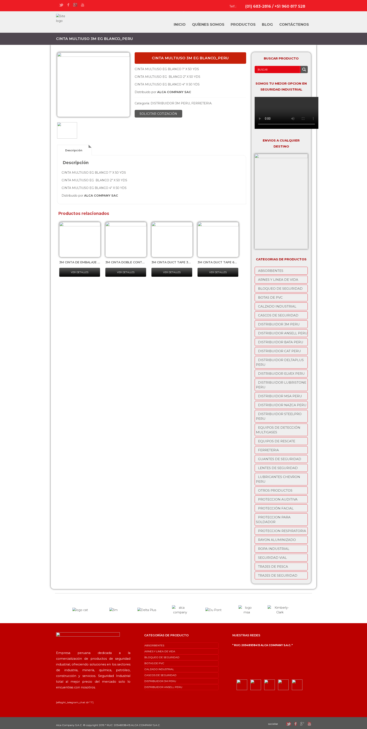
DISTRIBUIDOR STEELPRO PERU (279, 416)
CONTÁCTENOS (294, 24)
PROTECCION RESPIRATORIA (282, 531)
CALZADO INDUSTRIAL (277, 306)
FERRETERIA (201, 103)
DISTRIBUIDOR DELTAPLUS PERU (280, 362)
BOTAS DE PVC (270, 297)
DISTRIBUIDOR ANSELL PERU (283, 333)
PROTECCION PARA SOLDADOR (273, 519)
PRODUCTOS (243, 24)
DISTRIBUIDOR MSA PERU (280, 396)
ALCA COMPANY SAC (174, 92)
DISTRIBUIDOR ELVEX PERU (281, 374)
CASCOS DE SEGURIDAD (278, 315)
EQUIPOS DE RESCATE (276, 441)
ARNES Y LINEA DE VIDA (278, 280)
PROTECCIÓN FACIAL (276, 508)
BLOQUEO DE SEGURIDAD (280, 288)
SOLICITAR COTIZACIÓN (158, 114)
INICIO (180, 24)
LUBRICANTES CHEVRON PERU (278, 479)
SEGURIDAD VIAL (272, 558)
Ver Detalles (79, 272)
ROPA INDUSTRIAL (273, 549)
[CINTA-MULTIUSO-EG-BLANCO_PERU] (93, 84)
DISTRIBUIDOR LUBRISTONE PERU (281, 384)
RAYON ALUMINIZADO (277, 540)
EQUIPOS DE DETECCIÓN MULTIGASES (278, 429)
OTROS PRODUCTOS (275, 490)
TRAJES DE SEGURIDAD (277, 575)
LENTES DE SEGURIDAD (278, 468)
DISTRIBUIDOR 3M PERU (170, 103)
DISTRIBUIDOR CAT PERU (279, 351)
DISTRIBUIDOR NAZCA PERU (282, 405)
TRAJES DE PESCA (273, 566)
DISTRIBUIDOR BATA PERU (280, 342)
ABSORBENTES (270, 271)
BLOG (267, 24)
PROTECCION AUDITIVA (278, 499)
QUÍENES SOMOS (208, 24)
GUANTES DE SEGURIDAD (279, 459)
